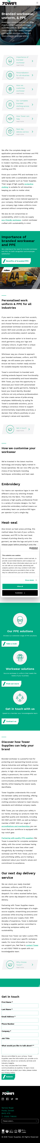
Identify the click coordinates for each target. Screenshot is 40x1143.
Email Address (8, 1017)
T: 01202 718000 (9, 1116)
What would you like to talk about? (18, 1046)
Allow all (20, 586)
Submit (9, 1077)
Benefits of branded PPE (17, 261)
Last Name (7, 1009)
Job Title (6, 1038)
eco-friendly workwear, (11, 220)
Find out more (12, 684)
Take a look (11, 644)
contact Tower (32, 945)
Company (6, 1031)
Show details (29, 580)
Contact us (11, 721)
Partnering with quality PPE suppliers (17, 838)
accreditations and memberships (16, 826)
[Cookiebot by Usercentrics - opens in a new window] (29, 548)
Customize (19, 593)
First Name (7, 1002)
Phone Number (8, 1024)
